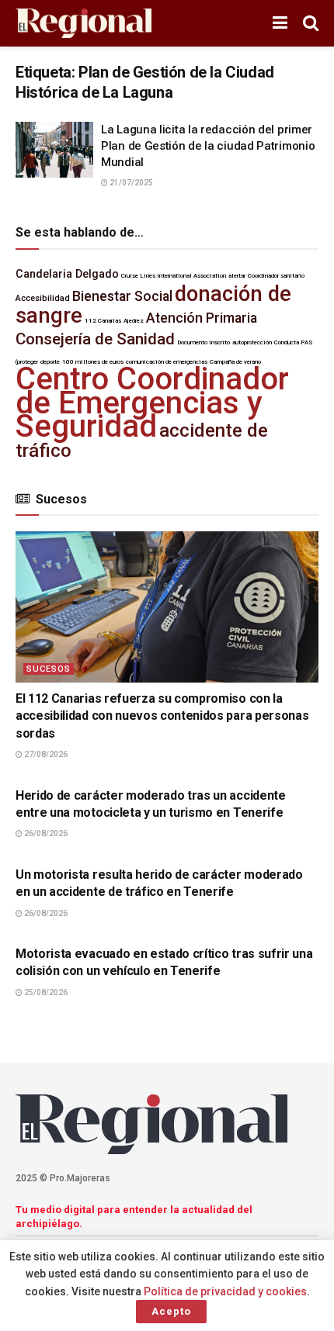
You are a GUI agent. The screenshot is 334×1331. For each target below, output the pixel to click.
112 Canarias (103, 320)
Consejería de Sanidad (95, 339)
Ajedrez (134, 320)
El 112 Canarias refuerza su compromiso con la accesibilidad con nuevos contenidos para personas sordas (162, 716)
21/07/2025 (130, 182)
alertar (236, 275)
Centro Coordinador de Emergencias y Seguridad (152, 402)
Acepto (171, 1311)
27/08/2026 (45, 754)
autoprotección (252, 342)
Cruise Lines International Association (173, 275)
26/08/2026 (45, 833)
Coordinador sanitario (276, 275)
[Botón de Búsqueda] (310, 23)
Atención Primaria (201, 318)
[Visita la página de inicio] (83, 24)
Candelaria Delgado (67, 274)
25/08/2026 (45, 992)
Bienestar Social (122, 296)
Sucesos (48, 669)
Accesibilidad (43, 298)
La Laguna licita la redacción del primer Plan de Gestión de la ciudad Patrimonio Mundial (208, 146)
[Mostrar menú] (280, 23)
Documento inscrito (203, 342)
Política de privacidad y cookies (225, 1291)
